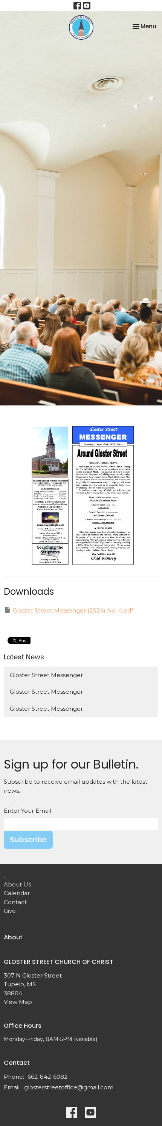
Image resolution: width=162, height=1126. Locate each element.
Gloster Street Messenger (46, 675)
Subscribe (28, 839)
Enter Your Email (27, 810)
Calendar (17, 893)
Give (10, 910)
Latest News (24, 657)
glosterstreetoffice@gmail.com (68, 1087)
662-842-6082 (47, 1076)
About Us (17, 884)
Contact (15, 902)
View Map (18, 1001)
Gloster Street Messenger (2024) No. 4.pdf (73, 610)
